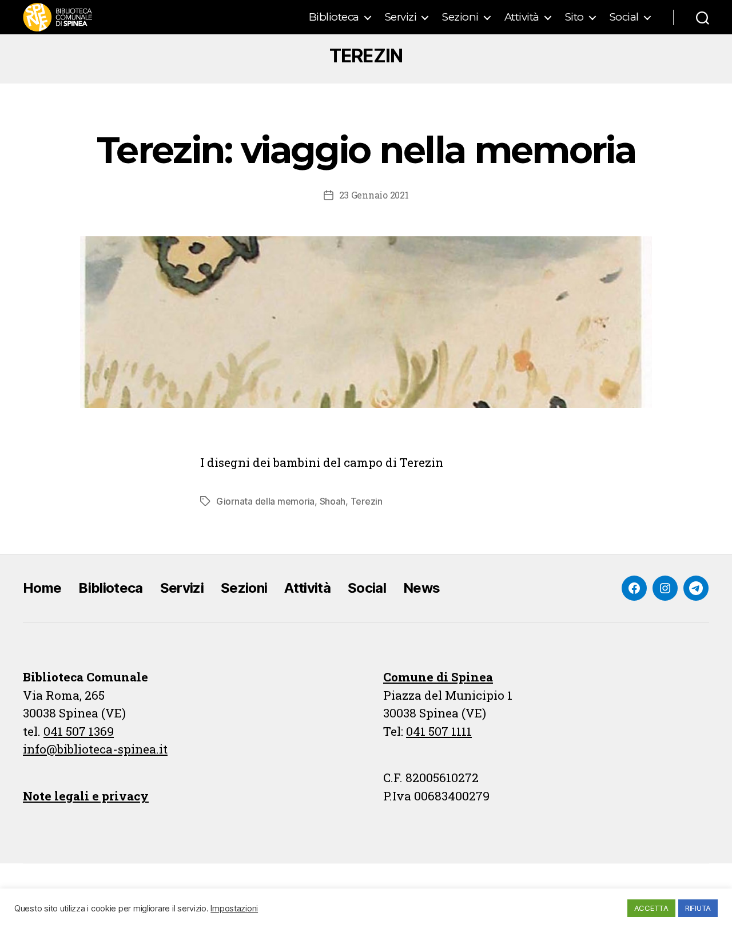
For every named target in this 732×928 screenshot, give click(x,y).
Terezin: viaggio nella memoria (366, 150)
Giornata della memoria (265, 501)
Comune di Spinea (438, 677)
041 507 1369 (78, 731)
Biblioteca (334, 17)
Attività (521, 17)
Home (42, 588)
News (421, 588)
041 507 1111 (439, 731)
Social (624, 17)
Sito (574, 17)
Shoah (333, 501)
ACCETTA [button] (651, 908)
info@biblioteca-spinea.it (95, 749)
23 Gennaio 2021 (374, 195)
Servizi (401, 17)
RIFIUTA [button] (698, 908)
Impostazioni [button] (234, 908)
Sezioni (460, 17)
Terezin (367, 501)
